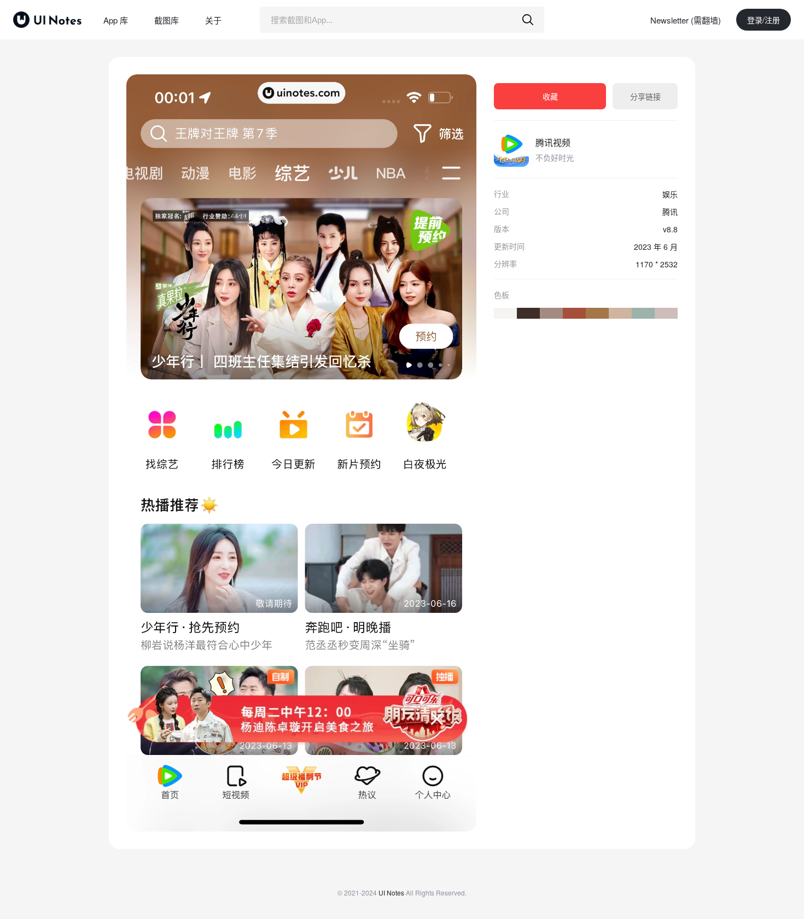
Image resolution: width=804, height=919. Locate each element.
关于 (213, 20)
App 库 (115, 20)
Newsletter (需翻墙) (685, 20)
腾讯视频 (552, 142)
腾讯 (670, 211)
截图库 (166, 20)
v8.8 (670, 229)
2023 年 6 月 (656, 246)
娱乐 (670, 194)
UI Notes (391, 892)
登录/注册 (763, 19)
